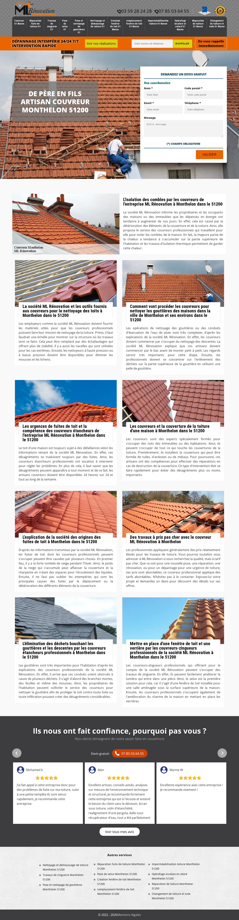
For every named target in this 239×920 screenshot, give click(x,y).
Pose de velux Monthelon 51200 (117, 874)
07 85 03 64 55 (174, 11)
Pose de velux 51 (65, 25)
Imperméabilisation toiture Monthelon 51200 (176, 866)
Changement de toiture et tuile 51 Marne (217, 23)
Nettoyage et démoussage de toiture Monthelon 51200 (65, 867)
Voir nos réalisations (101, 43)
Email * (149, 103)
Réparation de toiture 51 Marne (198, 23)
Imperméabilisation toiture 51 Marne (158, 22)
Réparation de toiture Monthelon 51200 (172, 886)
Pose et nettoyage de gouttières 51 (79, 26)
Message (150, 118)
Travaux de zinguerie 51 (52, 25)
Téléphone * (192, 103)
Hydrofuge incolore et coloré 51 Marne (180, 25)
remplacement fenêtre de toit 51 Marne (134, 23)
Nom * (148, 88)
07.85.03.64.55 (132, 753)
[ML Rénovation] (35, 7)
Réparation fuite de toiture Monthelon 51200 (121, 866)
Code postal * (193, 88)
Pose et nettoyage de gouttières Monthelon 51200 (62, 887)
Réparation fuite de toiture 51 (35, 23)
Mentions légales (129, 915)
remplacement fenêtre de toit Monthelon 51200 (115, 892)
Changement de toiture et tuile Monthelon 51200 (171, 896)
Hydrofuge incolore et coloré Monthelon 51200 (169, 876)
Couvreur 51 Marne (19, 22)
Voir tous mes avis (119, 831)
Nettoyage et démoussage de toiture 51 (97, 23)
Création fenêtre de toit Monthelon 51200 (119, 882)
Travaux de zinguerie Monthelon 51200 (63, 877)
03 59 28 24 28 (136, 11)
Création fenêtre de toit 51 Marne (115, 25)
